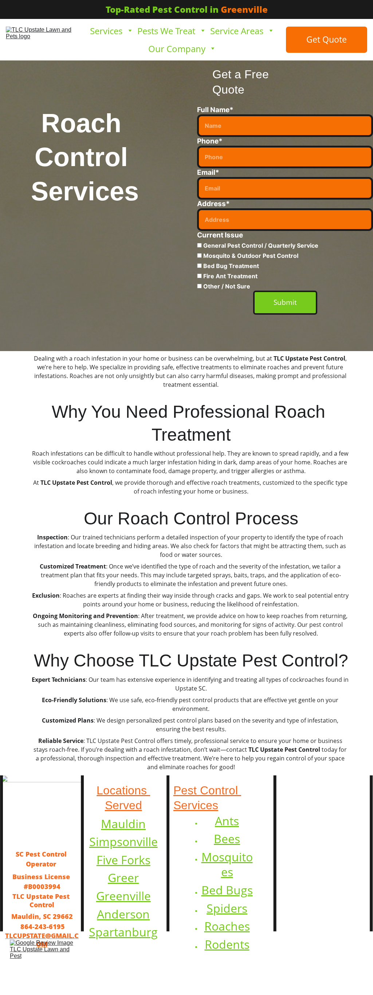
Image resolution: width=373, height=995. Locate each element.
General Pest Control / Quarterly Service (260, 245)
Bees (227, 838)
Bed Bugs (227, 890)
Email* (208, 172)
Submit (285, 302)
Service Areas (236, 31)
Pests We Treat (166, 31)
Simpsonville (123, 841)
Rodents (227, 944)
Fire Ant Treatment (230, 276)
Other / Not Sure (226, 286)
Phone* (210, 141)
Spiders (227, 908)
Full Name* (215, 110)
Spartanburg (123, 932)
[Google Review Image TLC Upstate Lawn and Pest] (42, 961)
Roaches (227, 926)
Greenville (123, 896)
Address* (213, 204)
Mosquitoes (227, 864)
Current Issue (220, 235)
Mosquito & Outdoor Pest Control (250, 255)
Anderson (123, 914)
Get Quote (326, 39)
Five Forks (123, 860)
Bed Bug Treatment (230, 266)
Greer (123, 877)
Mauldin (123, 823)
